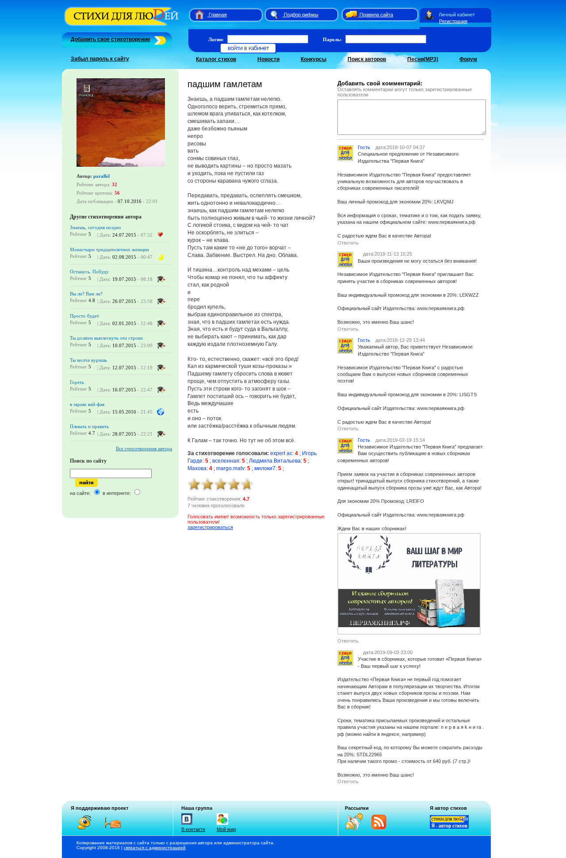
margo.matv (230, 468)
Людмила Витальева (275, 461)
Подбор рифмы (301, 14)
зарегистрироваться (210, 527)
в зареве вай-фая (87, 404)
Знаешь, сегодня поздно (95, 227)
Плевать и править (89, 426)
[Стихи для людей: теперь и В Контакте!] (186, 824)
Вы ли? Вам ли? (86, 293)
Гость (364, 147)
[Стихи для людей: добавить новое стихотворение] (159, 39)
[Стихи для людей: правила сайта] (349, 14)
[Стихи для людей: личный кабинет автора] (429, 14)
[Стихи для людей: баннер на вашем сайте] (449, 827)
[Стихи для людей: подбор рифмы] (274, 14)
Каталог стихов (216, 59)
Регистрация (453, 21)
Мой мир (226, 829)
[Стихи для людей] (123, 26)
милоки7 (264, 468)
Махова (197, 468)
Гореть (77, 382)
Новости (268, 59)
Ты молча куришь (88, 360)
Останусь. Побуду (89, 271)
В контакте (193, 829)
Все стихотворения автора (144, 448)
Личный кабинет (457, 14)
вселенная (225, 461)
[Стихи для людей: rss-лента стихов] (357, 829)
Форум (468, 59)
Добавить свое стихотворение (110, 39)
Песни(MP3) (422, 59)
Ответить (348, 242)
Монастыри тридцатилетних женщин (109, 249)
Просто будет (84, 315)
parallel (101, 176)
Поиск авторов (367, 59)
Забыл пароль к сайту (100, 59)
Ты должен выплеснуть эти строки (106, 338)
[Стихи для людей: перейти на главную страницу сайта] (196, 14)
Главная (218, 14)
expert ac (281, 453)
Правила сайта (376, 14)
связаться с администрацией (155, 847)
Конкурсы (313, 59)
